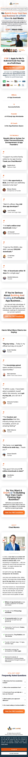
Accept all (14, 749)
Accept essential (14, 753)
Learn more (4, 744)
